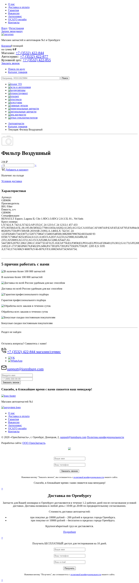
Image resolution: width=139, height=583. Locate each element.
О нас (11, 4)
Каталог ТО (15, 84)
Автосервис (15, 16)
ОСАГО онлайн (17, 19)
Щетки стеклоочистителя (22, 117)
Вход (4, 28)
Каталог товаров (17, 72)
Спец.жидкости (17, 114)
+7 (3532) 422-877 (34, 56)
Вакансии (13, 13)
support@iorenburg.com (25, 369)
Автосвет (13, 96)
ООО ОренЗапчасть (33, 443)
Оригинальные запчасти (22, 111)
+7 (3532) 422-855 (37, 60)
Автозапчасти (16, 123)
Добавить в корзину (16, 169)
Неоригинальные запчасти (23, 108)
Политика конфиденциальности (105, 437)
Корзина (6, 45)
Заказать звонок (10, 63)
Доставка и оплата (18, 7)
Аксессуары (15, 102)
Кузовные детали (18, 105)
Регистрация (16, 28)
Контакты (13, 22)
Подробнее (69, 531)
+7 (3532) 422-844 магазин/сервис (34, 352)
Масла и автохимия (19, 87)
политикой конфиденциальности (88, 477)
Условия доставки (11, 181)
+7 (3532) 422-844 (30, 53)
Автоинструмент (18, 93)
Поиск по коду (16, 69)
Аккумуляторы (16, 90)
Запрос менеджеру (12, 31)
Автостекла (15, 99)
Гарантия (13, 10)
